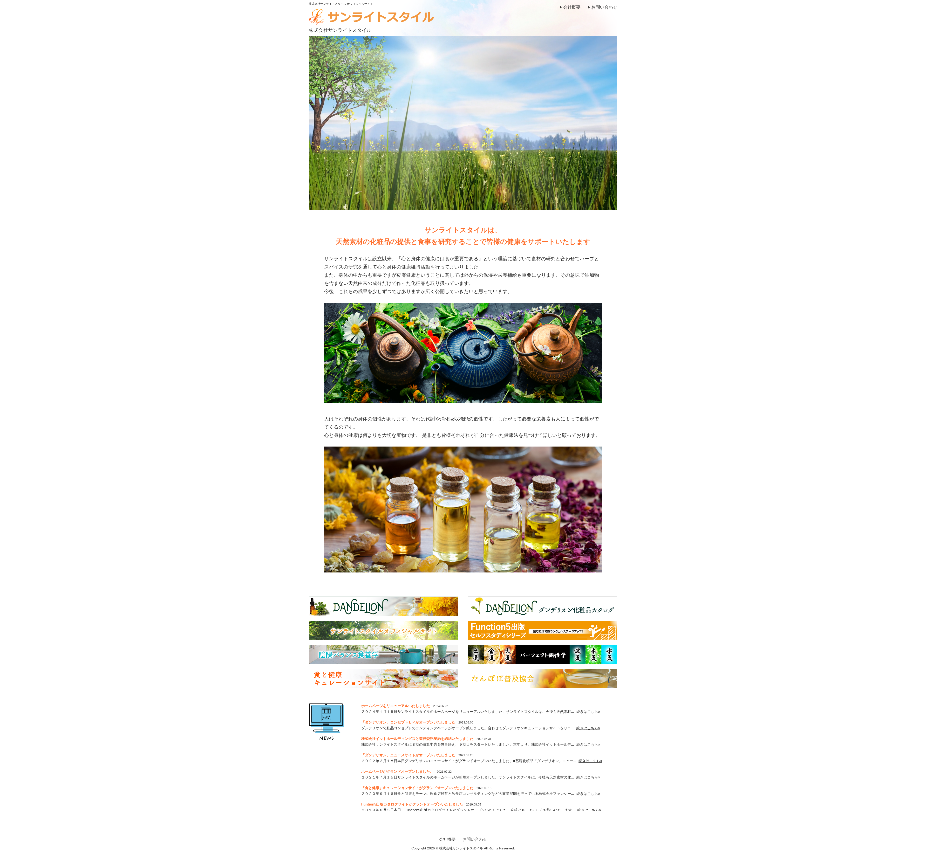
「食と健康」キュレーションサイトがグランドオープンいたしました (417, 788)
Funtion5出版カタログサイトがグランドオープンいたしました (412, 804)
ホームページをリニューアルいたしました (395, 706)
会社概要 (571, 7)
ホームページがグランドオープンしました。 (397, 771)
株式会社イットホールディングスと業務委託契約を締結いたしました (417, 739)
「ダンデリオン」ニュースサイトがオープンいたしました (408, 755)
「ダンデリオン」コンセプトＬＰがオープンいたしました (408, 722)
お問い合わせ (604, 7)
